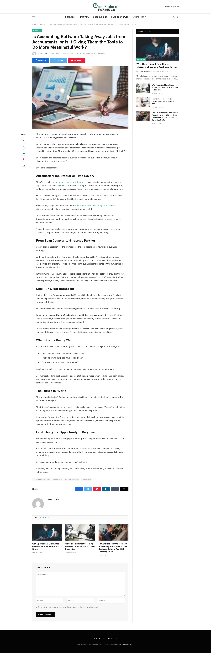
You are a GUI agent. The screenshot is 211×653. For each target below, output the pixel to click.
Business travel (119, 17)
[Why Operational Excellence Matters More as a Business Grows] (47, 532)
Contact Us (99, 638)
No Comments (88, 53)
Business (70, 17)
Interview (84, 17)
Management (139, 17)
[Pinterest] (23, 159)
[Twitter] (23, 146)
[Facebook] (23, 140)
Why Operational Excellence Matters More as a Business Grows (45, 546)
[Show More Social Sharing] (87, 60)
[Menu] (33, 17)
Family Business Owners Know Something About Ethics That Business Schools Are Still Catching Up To (113, 548)
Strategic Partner (72, 480)
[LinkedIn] (23, 153)
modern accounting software (69, 182)
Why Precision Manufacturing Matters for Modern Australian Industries (80, 546)
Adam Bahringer (144, 71)
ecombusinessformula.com (123, 644)
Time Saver (86, 480)
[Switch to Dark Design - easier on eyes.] (173, 17)
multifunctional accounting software (94, 205)
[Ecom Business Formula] (105, 6)
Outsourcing (100, 17)
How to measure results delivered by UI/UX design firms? (163, 101)
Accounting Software (41, 480)
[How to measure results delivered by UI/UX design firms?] (143, 102)
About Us (112, 638)
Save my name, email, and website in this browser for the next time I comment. (68, 607)
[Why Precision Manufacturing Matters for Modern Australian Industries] (80, 532)
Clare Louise (44, 53)
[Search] (177, 17)
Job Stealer (57, 480)
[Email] (23, 165)
